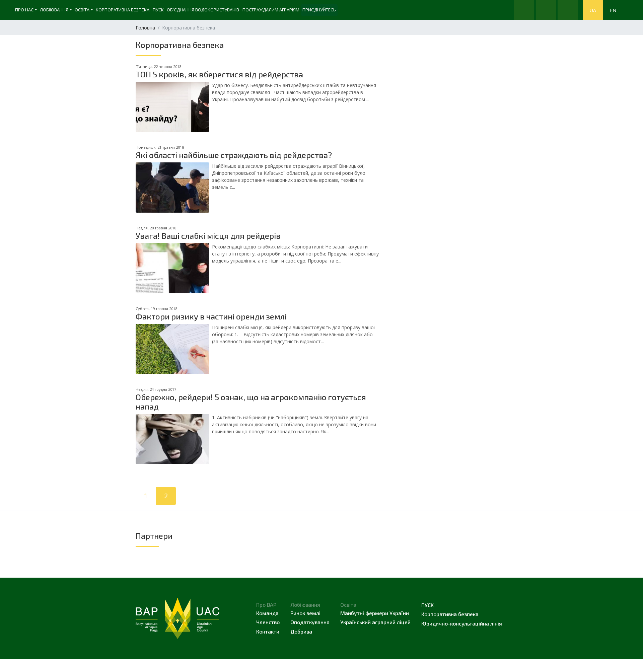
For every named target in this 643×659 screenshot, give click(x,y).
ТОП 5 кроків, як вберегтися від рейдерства (219, 74)
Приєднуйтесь (319, 10)
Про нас (24, 10)
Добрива (301, 631)
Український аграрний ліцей (375, 622)
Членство (268, 622)
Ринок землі (305, 613)
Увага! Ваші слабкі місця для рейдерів (208, 235)
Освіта (82, 10)
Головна (145, 27)
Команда (267, 613)
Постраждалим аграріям (270, 10)
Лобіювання (54, 10)
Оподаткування (310, 622)
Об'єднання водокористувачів (203, 10)
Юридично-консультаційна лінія (461, 623)
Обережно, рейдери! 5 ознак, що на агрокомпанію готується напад (251, 401)
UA (593, 10)
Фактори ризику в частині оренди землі (211, 316)
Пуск (427, 605)
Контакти (267, 631)
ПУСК (158, 10)
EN (613, 10)
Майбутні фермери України (374, 613)
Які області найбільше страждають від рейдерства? (234, 155)
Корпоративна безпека (122, 10)
